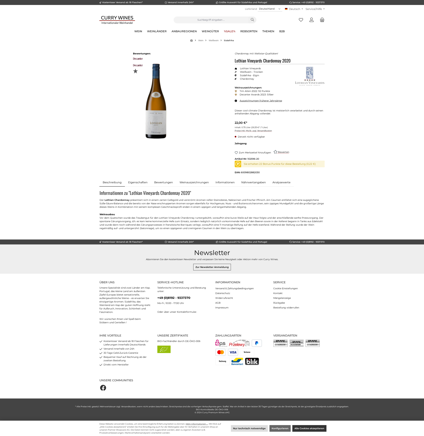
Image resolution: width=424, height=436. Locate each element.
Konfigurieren (280, 428)
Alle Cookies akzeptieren (309, 428)
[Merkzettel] (300, 20)
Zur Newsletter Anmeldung (212, 267)
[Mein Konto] (311, 20)
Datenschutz (222, 293)
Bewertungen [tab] (163, 182)
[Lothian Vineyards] (310, 76)
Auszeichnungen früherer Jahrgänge (261, 100)
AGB (218, 302)
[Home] (191, 40)
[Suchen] (252, 20)
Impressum (222, 307)
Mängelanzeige (282, 298)
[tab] (112, 182)
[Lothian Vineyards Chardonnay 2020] (163, 101)
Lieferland (251, 8)
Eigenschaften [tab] (138, 182)
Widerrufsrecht (224, 298)
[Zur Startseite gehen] (117, 20)
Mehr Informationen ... (197, 424)
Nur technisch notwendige (249, 428)
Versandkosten (128, 406)
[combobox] (211, 20)
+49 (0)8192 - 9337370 (173, 298)
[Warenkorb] (321, 20)
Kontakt (278, 293)
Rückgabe (279, 302)
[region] (163, 101)
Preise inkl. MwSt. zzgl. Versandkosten (253, 130)
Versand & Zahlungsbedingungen (234, 288)
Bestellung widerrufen (286, 307)
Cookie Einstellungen (285, 288)
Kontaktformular (186, 311)
